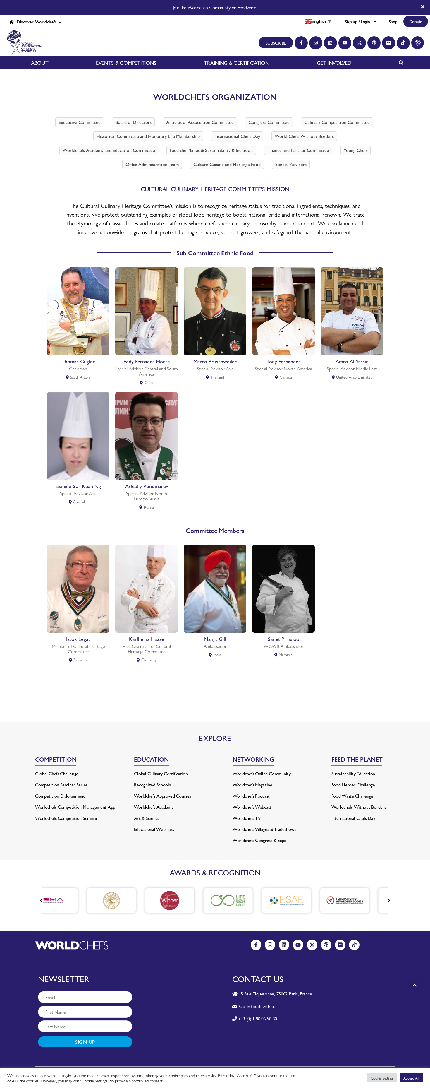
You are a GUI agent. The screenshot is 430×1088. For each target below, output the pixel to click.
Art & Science (147, 818)
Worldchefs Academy (153, 806)
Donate (415, 21)
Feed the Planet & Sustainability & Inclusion (211, 150)
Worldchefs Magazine (252, 784)
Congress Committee (269, 122)
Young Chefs (355, 150)
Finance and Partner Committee (298, 150)
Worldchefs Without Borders (358, 806)
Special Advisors (291, 164)
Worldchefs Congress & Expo (260, 840)
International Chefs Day (237, 136)
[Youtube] (345, 42)
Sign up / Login (357, 21)
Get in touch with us (256, 1006)
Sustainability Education (353, 773)
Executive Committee (80, 122)
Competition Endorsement (60, 795)
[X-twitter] (359, 42)
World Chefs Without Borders (304, 136)
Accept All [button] (411, 1078)
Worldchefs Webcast (252, 806)
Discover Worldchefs (35, 22)
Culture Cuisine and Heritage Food (227, 164)
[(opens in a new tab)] (76, 900)
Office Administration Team (152, 164)
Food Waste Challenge (352, 795)
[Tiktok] (403, 42)
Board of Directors (133, 122)
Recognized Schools (152, 784)
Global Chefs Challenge (56, 773)
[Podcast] (374, 42)
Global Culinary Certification (161, 773)
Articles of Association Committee (200, 122)
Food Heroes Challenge (353, 784)
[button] (389, 900)
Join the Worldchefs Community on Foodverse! (215, 7)
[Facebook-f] (301, 42)
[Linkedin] (330, 42)
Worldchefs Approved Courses (162, 795)
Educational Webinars (154, 829)
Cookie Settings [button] (382, 1078)
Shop (393, 21)
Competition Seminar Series (61, 784)
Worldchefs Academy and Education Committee (109, 150)
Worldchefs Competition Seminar (66, 818)
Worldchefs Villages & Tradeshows (264, 829)
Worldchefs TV (247, 818)
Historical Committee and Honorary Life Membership (148, 136)
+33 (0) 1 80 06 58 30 (257, 1018)
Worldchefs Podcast (251, 795)
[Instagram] (315, 42)
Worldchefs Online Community (262, 773)
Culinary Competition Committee (337, 122)
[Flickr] (388, 42)
